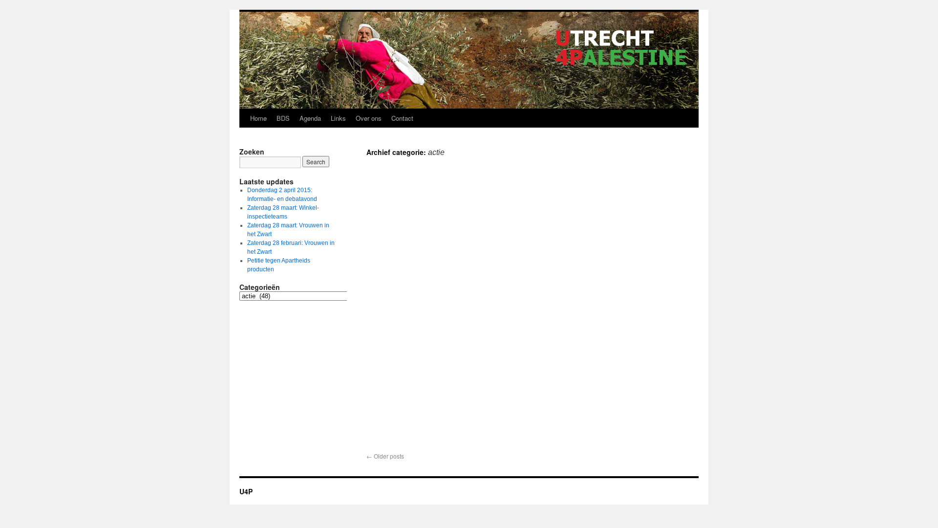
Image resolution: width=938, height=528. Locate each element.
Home (258, 118)
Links (338, 118)
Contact (402, 118)
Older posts (385, 456)
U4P (246, 491)
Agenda (310, 118)
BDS (283, 118)
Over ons (369, 118)
